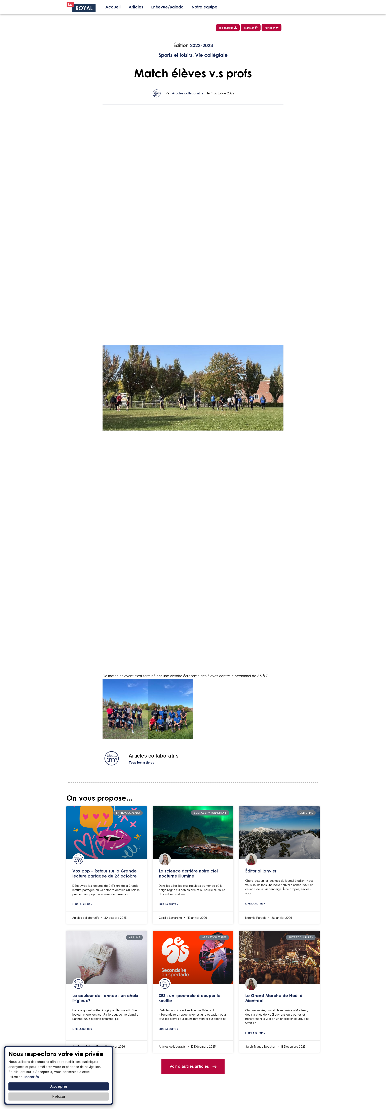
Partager (270, 27)
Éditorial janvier (260, 870)
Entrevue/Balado (167, 7)
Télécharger (226, 27)
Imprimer (249, 27)
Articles (136, 7)
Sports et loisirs (175, 55)
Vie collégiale (211, 55)
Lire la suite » (82, 904)
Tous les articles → (143, 762)
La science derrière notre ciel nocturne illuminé (188, 873)
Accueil (113, 7)
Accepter (58, 1086)
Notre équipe (204, 7)
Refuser (58, 1096)
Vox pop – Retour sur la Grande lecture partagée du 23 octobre (104, 873)
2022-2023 (201, 45)
